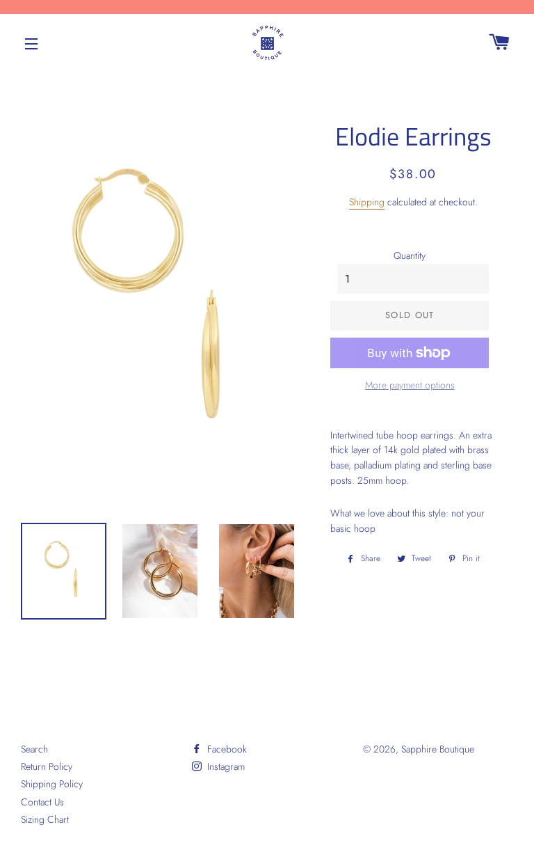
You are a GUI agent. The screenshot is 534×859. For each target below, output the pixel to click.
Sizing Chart (45, 819)
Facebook (225, 749)
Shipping (367, 202)
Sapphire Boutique (437, 749)
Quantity (410, 255)
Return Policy (46, 766)
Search (34, 749)
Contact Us (42, 802)
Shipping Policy (52, 784)
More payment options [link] (410, 385)
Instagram (224, 766)
